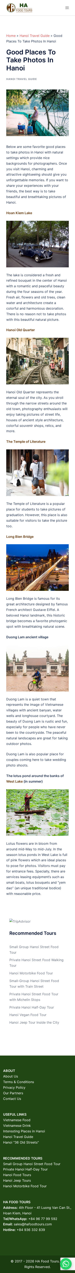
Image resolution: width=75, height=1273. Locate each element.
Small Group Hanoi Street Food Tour (31, 1164)
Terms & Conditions (18, 1082)
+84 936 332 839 (31, 1230)
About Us (10, 1076)
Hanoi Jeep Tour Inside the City (34, 1022)
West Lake (14, 781)
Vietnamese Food (16, 1120)
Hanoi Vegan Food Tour (27, 1015)
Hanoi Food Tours (17, 1175)
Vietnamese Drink (17, 1125)
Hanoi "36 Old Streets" (21, 1142)
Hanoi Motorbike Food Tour (31, 973)
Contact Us (12, 1099)
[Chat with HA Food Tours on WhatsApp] (66, 1264)
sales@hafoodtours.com (33, 1224)
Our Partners (13, 1093)
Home (11, 36)
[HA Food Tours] (19, 7)
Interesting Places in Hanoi (24, 1131)
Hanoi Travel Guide (35, 36)
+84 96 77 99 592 (42, 1219)
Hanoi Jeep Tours (17, 1180)
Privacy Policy (14, 1087)
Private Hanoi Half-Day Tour (31, 1007)
